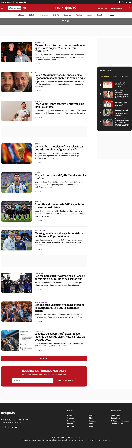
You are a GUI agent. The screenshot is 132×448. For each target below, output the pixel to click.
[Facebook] (119, 2)
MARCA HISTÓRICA (41, 230)
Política (79, 15)
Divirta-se (44, 15)
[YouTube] (130, 2)
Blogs (91, 426)
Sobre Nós (115, 415)
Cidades (32, 15)
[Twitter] (126, 2)
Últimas (21, 15)
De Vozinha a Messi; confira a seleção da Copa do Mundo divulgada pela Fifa (59, 148)
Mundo (89, 15)
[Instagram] (123, 2)
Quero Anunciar (116, 8)
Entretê (56, 15)
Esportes (67, 15)
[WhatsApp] (116, 2)
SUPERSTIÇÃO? (39, 331)
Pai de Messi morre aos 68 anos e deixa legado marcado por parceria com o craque (60, 76)
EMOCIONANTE (39, 42)
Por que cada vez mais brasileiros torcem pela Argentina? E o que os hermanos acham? (59, 307)
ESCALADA (38, 201)
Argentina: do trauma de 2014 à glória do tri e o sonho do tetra (59, 206)
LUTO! (36, 72)
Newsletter (102, 8)
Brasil (99, 15)
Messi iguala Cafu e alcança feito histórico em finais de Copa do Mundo (60, 235)
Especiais (93, 421)
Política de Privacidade (120, 421)
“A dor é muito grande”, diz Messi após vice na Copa (61, 177)
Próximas (44, 358)
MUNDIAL (38, 144)
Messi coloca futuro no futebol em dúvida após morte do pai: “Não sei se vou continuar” (60, 48)
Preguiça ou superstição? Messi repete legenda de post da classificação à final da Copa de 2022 (60, 336)
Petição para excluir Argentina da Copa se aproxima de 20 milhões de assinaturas (60, 277)
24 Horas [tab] (105, 76)
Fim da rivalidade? (41, 302)
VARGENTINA (39, 273)
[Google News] (24, 8)
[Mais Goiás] (66, 8)
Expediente (115, 418)
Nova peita (38, 101)
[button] (2, 8)
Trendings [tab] (124, 76)
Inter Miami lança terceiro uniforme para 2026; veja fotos (59, 105)
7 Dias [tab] (114, 76)
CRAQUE (37, 173)
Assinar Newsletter (65, 381)
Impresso (110, 15)
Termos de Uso (117, 424)
